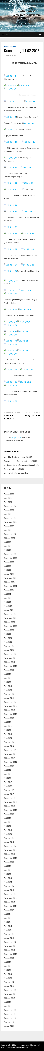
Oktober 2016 (9, 806)
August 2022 (9, 562)
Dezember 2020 (10, 614)
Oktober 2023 (9, 538)
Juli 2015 (7, 866)
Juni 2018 (8, 726)
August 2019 (9, 670)
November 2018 (10, 706)
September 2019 (10, 666)
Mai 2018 (7, 730)
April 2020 (8, 638)
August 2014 (9, 910)
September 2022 (10, 558)
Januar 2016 (9, 842)
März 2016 (8, 834)
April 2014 (8, 926)
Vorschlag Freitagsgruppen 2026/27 (18, 457)
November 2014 (10, 898)
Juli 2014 (7, 914)
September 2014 (10, 906)
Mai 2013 (7, 970)
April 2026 (8, 502)
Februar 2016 (9, 838)
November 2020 (10, 618)
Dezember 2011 (10, 1010)
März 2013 (8, 978)
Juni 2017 (8, 774)
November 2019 (10, 658)
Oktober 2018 (9, 710)
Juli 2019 (7, 674)
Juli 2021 (7, 594)
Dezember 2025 (10, 506)
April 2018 (8, 734)
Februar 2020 (9, 646)
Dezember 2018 (10, 702)
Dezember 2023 (10, 534)
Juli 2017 (7, 770)
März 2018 (8, 738)
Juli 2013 (7, 962)
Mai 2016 (7, 826)
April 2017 (8, 782)
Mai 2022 (7, 570)
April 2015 (8, 878)
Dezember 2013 (10, 942)
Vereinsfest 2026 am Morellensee (17, 473)
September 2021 (10, 586)
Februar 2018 (9, 742)
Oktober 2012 (9, 998)
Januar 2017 (9, 794)
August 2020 (9, 630)
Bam (30, 1047)
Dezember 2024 (10, 518)
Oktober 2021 (9, 582)
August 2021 (9, 590)
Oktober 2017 (9, 758)
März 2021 (8, 606)
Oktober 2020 (9, 622)
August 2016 (9, 814)
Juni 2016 (8, 822)
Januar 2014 (9, 938)
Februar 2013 (9, 982)
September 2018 (10, 714)
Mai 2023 (7, 550)
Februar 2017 (9, 790)
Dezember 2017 (10, 750)
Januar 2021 (9, 610)
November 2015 (10, 850)
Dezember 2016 (10, 798)
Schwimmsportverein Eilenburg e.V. (27, 1045)
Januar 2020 (9, 650)
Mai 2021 (7, 602)
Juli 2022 (7, 566)
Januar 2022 (9, 574)
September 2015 (10, 858)
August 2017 (9, 766)
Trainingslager (10, 46)
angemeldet (17, 437)
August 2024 (9, 526)
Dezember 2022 (10, 554)
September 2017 (10, 762)
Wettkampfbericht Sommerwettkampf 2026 (21, 465)
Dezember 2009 (10, 1018)
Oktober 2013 (9, 950)
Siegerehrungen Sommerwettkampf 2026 (20, 461)
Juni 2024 (8, 530)
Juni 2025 (8, 514)
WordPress (21, 1047)
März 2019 (8, 690)
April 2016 (8, 830)
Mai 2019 (7, 682)
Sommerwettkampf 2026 (14, 469)
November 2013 (10, 946)
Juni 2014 (8, 918)
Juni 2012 (8, 1006)
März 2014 (8, 930)
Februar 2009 (9, 1022)
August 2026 (9, 494)
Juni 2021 (8, 598)
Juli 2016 (7, 818)
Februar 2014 (9, 934)
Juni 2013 (8, 966)
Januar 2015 (9, 890)
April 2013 (8, 974)
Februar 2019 (9, 694)
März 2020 (8, 642)
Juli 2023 (7, 542)
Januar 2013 (9, 986)
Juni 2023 (8, 546)
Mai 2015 (7, 874)
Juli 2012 (7, 1002)
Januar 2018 (9, 746)
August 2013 (9, 958)
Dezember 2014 (10, 894)
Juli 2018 (7, 722)
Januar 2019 (9, 698)
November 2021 (10, 578)
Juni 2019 (8, 678)
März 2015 (8, 882)
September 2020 (10, 626)
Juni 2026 (8, 498)
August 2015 (9, 862)
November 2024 (10, 522)
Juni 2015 (8, 870)
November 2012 (10, 994)
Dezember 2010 (10, 1014)
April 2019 (8, 686)
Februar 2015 (9, 886)
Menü (7, 35)
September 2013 (10, 954)
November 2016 (10, 802)
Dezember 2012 (10, 990)
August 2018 (9, 718)
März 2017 (8, 786)
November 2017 (10, 754)
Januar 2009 (9, 1026)
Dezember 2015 (10, 846)
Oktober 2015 (9, 854)
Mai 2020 (7, 634)
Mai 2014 (7, 922)
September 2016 (10, 810)
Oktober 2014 (9, 902)
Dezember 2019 (10, 654)
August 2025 (9, 510)
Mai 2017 (7, 778)
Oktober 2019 (9, 662)
